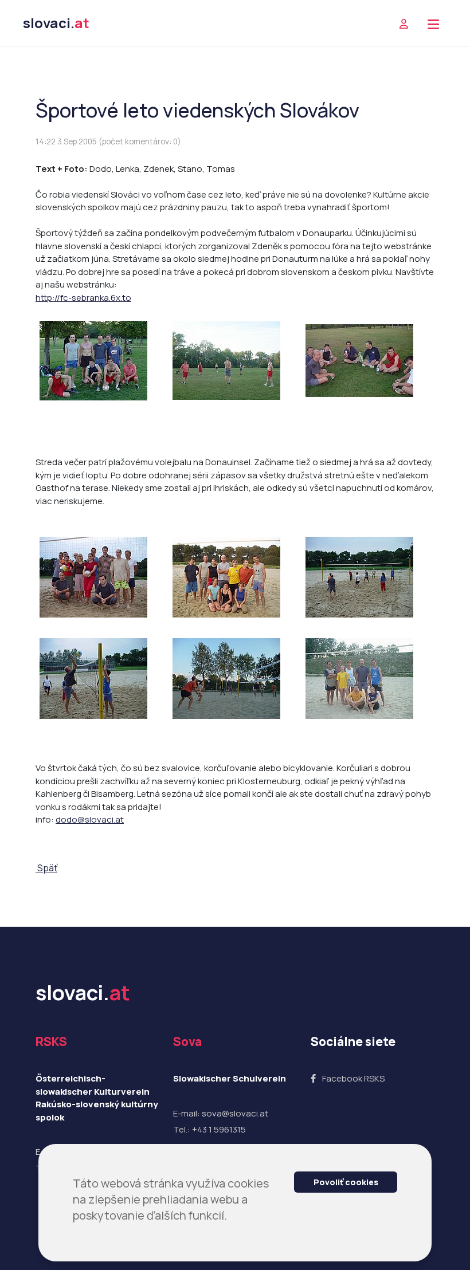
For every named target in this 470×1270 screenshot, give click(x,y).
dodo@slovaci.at (90, 819)
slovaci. (56, 22)
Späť (46, 868)
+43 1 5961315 (219, 1129)
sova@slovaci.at (235, 1113)
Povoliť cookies (346, 1182)
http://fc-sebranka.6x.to (83, 298)
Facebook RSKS (353, 1078)
